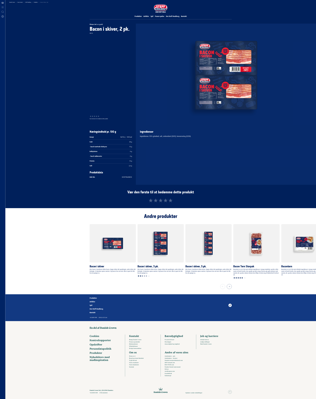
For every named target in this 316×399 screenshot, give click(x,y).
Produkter (36, 2)
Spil (152, 16)
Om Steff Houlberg (172, 16)
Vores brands (20, 2)
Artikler (146, 16)
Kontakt (184, 16)
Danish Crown (12, 2)
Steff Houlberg (28, 2)
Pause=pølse (159, 16)
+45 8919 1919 (93, 317)
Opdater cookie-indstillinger (193, 392)
